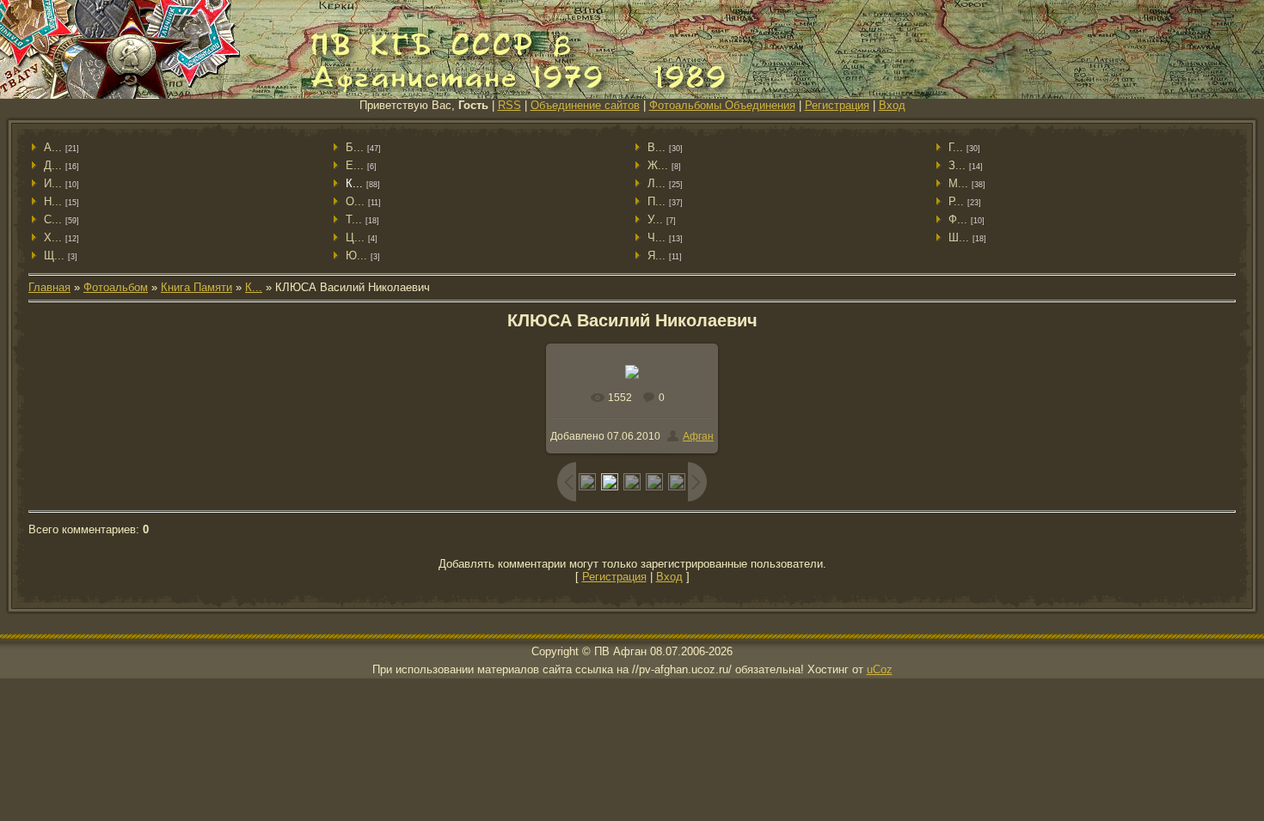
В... (656, 147)
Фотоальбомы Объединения (722, 105)
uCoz (880, 669)
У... (655, 219)
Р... (956, 201)
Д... (53, 165)
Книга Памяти (196, 287)
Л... (656, 183)
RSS (509, 105)
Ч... (656, 237)
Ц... (355, 237)
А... (53, 147)
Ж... (657, 165)
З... (957, 165)
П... (656, 201)
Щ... (54, 255)
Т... (354, 219)
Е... (355, 165)
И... (53, 183)
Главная (49, 287)
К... (354, 183)
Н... (53, 201)
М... (958, 183)
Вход (892, 105)
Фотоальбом (115, 287)
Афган (698, 436)
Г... (955, 147)
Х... (53, 237)
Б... (355, 147)
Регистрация (837, 105)
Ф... (957, 219)
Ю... (356, 255)
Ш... (958, 237)
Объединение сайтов (585, 105)
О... (355, 201)
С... (53, 219)
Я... (656, 255)
